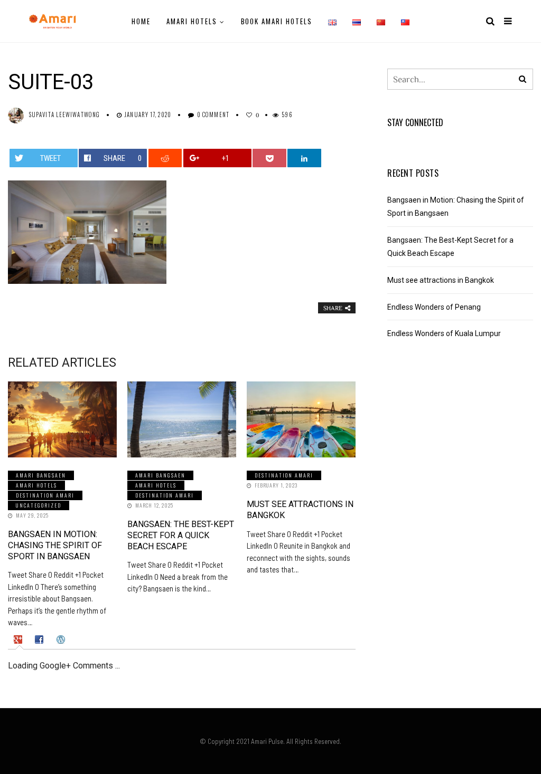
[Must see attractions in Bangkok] (301, 419)
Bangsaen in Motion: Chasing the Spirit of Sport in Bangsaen (55, 545)
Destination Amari (45, 495)
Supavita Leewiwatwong (64, 114)
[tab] (19, 639)
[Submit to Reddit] (165, 158)
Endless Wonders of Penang (434, 307)
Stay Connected (415, 122)
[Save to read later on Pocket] (269, 158)
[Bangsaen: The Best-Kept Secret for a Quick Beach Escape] (181, 419)
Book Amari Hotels (276, 21)
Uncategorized (38, 505)
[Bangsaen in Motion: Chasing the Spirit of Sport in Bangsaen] (62, 419)
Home (141, 21)
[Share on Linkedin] (304, 158)
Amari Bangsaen (41, 475)
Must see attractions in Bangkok (440, 280)
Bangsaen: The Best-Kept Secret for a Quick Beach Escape (180, 535)
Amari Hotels (191, 21)
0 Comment (213, 114)
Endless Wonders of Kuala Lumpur (444, 333)
